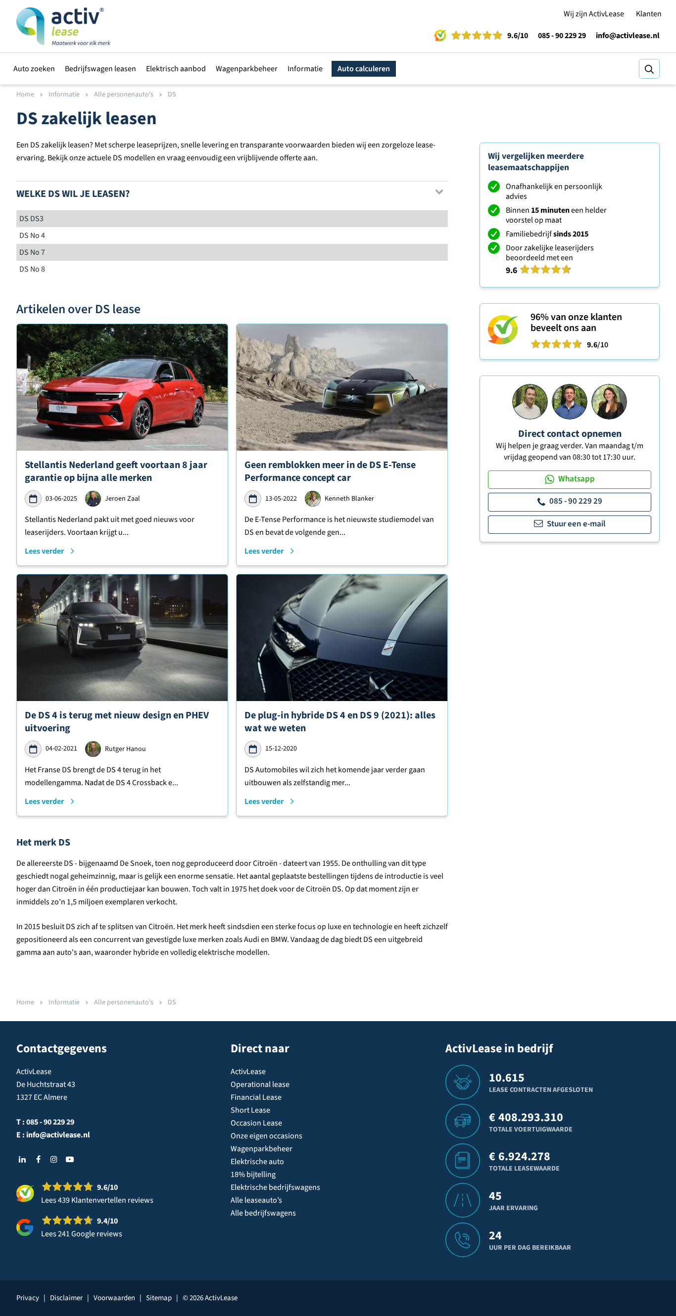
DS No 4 (32, 235)
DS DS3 (31, 218)
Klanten (649, 13)
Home (25, 94)
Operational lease (260, 1084)
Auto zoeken (34, 68)
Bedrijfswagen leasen (100, 68)
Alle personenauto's (123, 94)
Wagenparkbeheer (247, 68)
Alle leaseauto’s (256, 1200)
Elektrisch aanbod (176, 68)
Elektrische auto (257, 1161)
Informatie (305, 68)
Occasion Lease (256, 1123)
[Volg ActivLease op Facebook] (38, 1159)
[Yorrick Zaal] (569, 401)
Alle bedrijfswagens (263, 1213)
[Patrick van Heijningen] (530, 401)
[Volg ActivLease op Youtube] (70, 1159)
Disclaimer (66, 1298)
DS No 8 (32, 269)
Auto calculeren (364, 68)
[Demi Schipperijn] (609, 401)
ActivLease (248, 1071)
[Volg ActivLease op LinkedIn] (22, 1159)
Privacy (27, 1298)
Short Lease (250, 1110)
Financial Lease (256, 1097)
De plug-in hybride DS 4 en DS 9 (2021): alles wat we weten (339, 721)
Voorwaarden (114, 1298)
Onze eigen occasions (266, 1135)
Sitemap (159, 1298)
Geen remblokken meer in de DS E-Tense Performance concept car (330, 471)
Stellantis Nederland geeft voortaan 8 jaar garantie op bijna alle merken (116, 471)
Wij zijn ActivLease (594, 13)
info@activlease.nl (628, 35)
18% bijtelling (253, 1174)
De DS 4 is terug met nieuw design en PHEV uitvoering (117, 721)
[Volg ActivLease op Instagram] (54, 1159)
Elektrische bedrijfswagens (275, 1187)
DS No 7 (32, 252)
